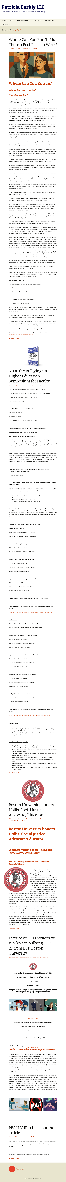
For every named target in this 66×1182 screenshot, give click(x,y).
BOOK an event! (6, 24)
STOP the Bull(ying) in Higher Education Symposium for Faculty (29, 376)
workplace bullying (45, 385)
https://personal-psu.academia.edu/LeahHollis (21, 334)
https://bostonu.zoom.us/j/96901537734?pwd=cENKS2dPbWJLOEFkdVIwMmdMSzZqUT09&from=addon (32, 1049)
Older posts (17, 1169)
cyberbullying (29, 385)
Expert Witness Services (23, 20)
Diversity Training (37, 957)
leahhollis (17, 29)
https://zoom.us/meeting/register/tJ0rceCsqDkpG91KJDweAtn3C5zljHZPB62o (30, 612)
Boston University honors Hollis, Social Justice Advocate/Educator (31, 810)
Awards (12, 20)
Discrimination (36, 385)
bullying (24, 385)
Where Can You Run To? (19, 95)
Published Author (49, 20)
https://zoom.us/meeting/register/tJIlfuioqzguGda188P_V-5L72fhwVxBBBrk (30, 715)
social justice (49, 818)
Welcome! (4, 20)
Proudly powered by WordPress (33, 1178)
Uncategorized (26, 48)
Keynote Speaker (37, 20)
